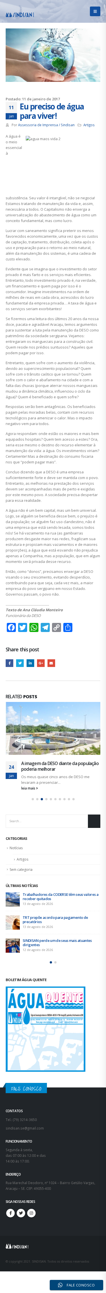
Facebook (9, 663)
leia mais (28, 794)
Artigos (89, 125)
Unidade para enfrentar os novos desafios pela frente (61, 925)
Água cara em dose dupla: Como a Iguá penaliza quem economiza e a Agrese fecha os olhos (59, 769)
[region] (53, 1241)
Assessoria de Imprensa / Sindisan (46, 125)
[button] (33, 805)
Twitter (20, 663)
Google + (41, 663)
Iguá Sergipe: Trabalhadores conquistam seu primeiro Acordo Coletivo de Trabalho (59, 948)
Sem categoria (21, 875)
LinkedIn (30, 663)
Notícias (16, 853)
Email (51, 663)
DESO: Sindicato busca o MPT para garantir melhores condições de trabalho (57, 902)
